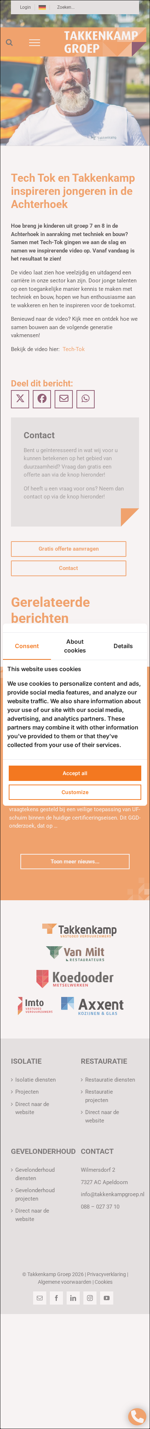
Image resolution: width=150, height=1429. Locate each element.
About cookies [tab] (75, 646)
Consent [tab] (27, 646)
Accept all (75, 773)
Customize (75, 792)
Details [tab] (123, 646)
